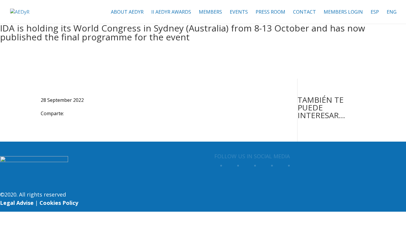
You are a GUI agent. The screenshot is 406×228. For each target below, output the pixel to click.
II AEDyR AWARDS (171, 12)
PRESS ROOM (270, 12)
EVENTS (239, 12)
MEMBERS (210, 12)
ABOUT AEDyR (127, 12)
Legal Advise (17, 202)
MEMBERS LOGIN (343, 12)
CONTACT (304, 12)
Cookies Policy (59, 202)
